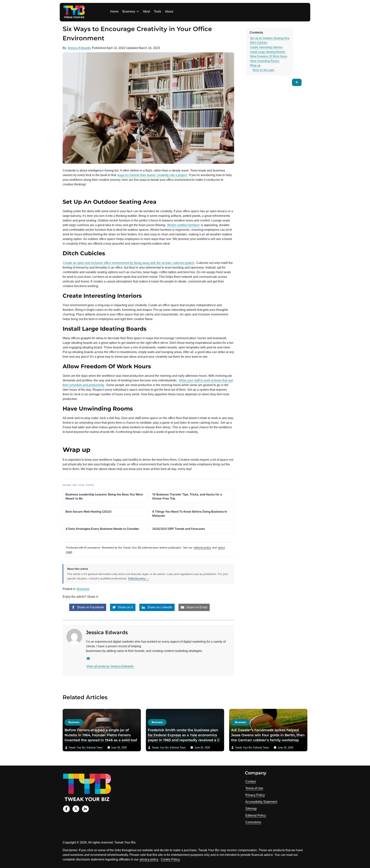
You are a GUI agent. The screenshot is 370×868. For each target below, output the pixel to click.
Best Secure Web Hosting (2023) (89, 511)
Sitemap (251, 808)
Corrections (253, 822)
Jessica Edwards (79, 48)
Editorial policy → (138, 578)
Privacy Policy (255, 795)
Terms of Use (254, 788)
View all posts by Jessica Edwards (110, 666)
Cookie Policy (170, 859)
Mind (146, 11)
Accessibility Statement (261, 801)
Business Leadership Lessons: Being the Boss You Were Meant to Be (104, 496)
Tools (157, 11)
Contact (250, 781)
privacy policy (149, 859)
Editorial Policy (255, 815)
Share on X (125, 607)
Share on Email (196, 607)
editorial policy (202, 547)
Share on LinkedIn (159, 607)
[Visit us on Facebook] (66, 809)
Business (128, 11)
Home (114, 11)
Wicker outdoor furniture (183, 225)
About (169, 11)
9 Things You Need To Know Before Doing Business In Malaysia (189, 513)
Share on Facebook (90, 607)
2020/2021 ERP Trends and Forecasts (178, 529)
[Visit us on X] (76, 809)
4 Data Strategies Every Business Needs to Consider (102, 529)
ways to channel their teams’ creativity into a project (152, 175)
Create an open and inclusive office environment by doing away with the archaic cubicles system (128, 263)
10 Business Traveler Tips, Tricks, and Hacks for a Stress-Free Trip (187, 496)
